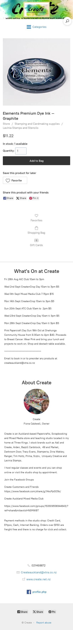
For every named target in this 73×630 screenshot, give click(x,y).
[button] (15, 180)
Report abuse (43, 622)
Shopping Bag (36, 232)
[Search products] (67, 21)
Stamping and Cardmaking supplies (37, 123)
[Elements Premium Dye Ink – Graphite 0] (36, 72)
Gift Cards (36, 245)
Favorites (36, 220)
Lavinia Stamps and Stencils (20, 128)
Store (6, 123)
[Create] (36, 9)
